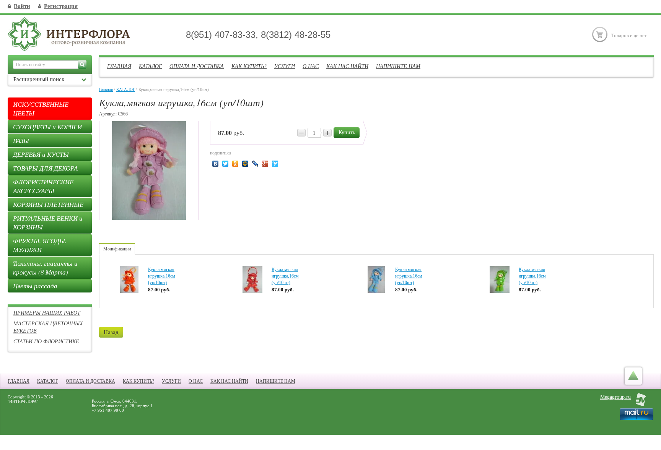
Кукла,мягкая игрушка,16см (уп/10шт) (161, 276)
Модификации (117, 249)
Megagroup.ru (615, 397)
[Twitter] (225, 164)
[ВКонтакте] (216, 164)
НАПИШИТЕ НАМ (398, 66)
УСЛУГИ (284, 66)
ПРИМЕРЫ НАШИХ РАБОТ (46, 312)
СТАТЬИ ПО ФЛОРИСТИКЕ (46, 341)
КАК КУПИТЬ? (249, 66)
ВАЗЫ (21, 140)
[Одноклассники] (235, 164)
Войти (22, 6)
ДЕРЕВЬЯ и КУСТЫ (41, 154)
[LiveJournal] (255, 164)
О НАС (311, 66)
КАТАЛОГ (150, 66)
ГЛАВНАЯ (119, 66)
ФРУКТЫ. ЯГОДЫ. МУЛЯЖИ (40, 245)
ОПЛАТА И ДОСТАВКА (196, 66)
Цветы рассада (35, 285)
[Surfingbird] (275, 164)
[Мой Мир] (245, 164)
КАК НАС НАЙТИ (347, 66)
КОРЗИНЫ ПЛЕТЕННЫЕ (48, 204)
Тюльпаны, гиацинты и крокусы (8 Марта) (45, 267)
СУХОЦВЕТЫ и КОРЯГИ (47, 126)
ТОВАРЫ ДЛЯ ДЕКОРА (45, 168)
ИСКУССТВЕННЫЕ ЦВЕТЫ (40, 108)
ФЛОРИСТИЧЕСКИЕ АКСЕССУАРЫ (43, 186)
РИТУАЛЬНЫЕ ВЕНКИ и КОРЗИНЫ (48, 222)
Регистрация (61, 6)
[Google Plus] (265, 164)
